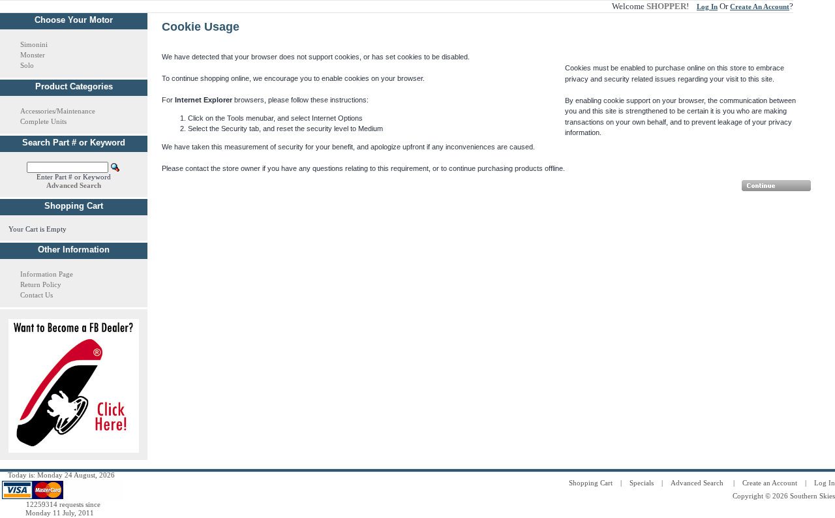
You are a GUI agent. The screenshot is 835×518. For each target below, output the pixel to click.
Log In (824, 483)
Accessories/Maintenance (57, 111)
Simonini (34, 44)
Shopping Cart (591, 483)
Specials (642, 483)
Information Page (46, 274)
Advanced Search (697, 483)
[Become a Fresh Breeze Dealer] (73, 450)
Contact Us (36, 295)
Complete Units (43, 121)
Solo (27, 65)
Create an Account (769, 483)
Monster (32, 55)
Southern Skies (812, 496)
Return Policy (40, 284)
